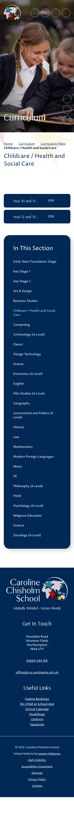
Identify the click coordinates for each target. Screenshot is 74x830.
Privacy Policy (37, 779)
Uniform (37, 719)
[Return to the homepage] (12, 13)
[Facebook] (35, 13)
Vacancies (37, 724)
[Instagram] (45, 13)
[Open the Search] (55, 13)
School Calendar (37, 709)
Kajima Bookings (37, 699)
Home (8, 144)
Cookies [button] (37, 786)
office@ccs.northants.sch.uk (37, 672)
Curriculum (27, 144)
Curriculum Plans (53, 144)
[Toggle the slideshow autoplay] (67, 119)
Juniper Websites (50, 754)
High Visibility (37, 760)
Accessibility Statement (37, 766)
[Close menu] (66, 13)
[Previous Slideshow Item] (67, 99)
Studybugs (37, 714)
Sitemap (37, 773)
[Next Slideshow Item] (67, 109)
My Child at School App (37, 704)
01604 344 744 (37, 661)
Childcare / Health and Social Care (30, 148)
